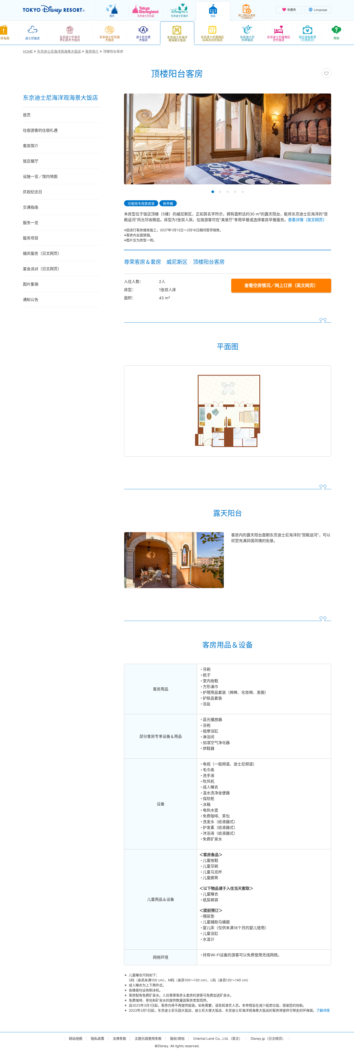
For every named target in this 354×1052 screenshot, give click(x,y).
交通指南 (30, 207)
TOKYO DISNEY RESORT (54, 9)
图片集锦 (30, 284)
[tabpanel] (227, 142)
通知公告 (30, 299)
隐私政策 (97, 1038)
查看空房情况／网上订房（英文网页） (281, 285)
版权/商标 (177, 1038)
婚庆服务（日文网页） (42, 253)
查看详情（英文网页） (307, 219)
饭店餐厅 (30, 161)
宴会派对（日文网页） (42, 268)
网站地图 (75, 1038)
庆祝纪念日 (32, 191)
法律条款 (119, 1038)
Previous (136, 140)
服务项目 (30, 238)
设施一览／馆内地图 (40, 176)
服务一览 (30, 222)
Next (319, 140)
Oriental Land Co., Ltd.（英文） (217, 1038)
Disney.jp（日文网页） (268, 1038)
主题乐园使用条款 (148, 1038)
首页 (27, 115)
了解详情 (323, 1010)
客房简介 (30, 145)
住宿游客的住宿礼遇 (40, 130)
